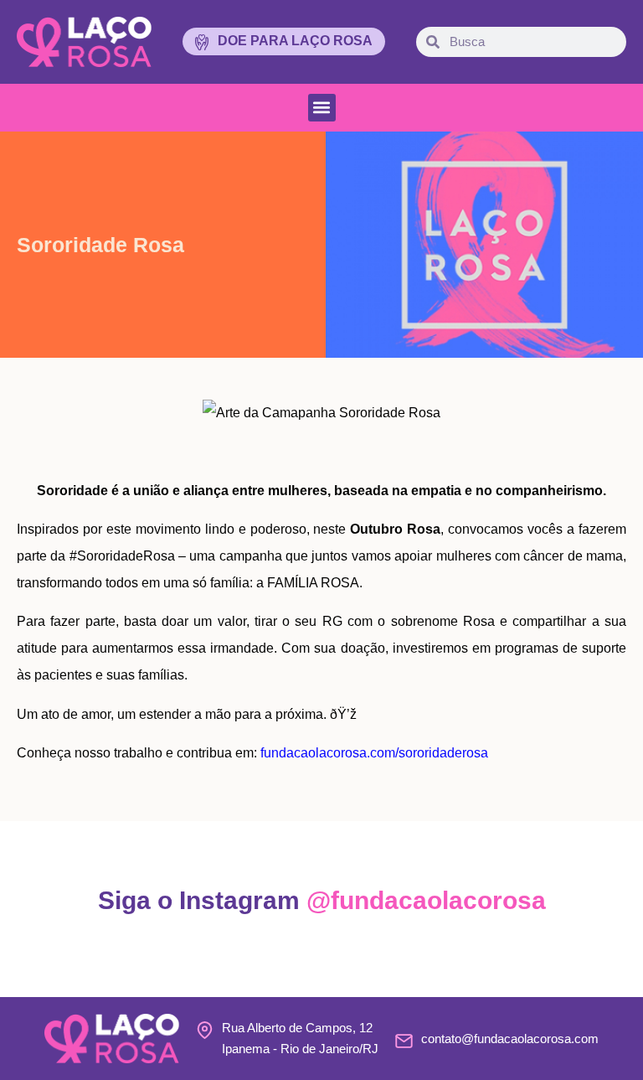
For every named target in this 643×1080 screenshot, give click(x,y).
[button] (322, 107)
